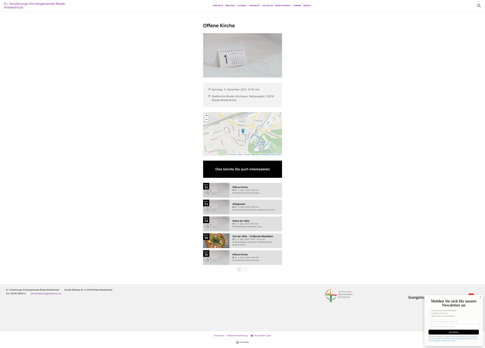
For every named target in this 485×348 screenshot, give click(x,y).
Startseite (218, 5)
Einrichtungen (282, 5)
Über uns (229, 5)
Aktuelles (268, 5)
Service (307, 5)
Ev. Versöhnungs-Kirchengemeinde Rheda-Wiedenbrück (35, 5)
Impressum (219, 335)
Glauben (241, 5)
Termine (297, 5)
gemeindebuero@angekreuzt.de (46, 293)
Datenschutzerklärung (237, 335)
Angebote (254, 5)
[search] (479, 6)
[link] (230, 6)
